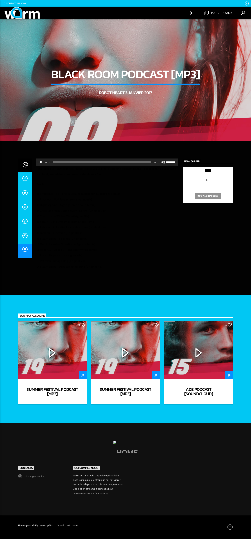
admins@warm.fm (34, 476)
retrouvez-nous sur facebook (89, 493)
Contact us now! (16, 3)
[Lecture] (41, 162)
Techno (32, 324)
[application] (107, 162)
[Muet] (163, 162)
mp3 (131, 62)
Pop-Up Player (221, 12)
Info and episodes (208, 196)
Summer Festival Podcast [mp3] (52, 391)
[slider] (171, 161)
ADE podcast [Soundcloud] (198, 391)
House (121, 62)
